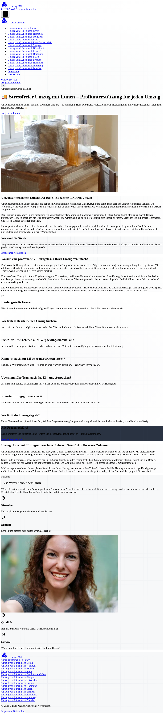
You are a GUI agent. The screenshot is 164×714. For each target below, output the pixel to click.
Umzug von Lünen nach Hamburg (25, 33)
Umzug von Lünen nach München (25, 36)
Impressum (13, 71)
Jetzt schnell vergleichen (13, 252)
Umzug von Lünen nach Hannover (25, 62)
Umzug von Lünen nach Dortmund (25, 54)
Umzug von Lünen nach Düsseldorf (26, 48)
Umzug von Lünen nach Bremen (24, 59)
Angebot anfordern (27, 9)
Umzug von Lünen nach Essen (23, 56)
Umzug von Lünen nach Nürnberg (25, 65)
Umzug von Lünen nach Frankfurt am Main (30, 42)
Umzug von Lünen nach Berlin (23, 31)
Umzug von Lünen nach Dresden (24, 68)
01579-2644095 (9, 9)
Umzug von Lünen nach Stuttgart (24, 45)
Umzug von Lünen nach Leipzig (24, 51)
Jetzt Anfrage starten (11, 439)
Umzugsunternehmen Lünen (22, 28)
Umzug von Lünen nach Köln (23, 39)
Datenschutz (14, 74)
